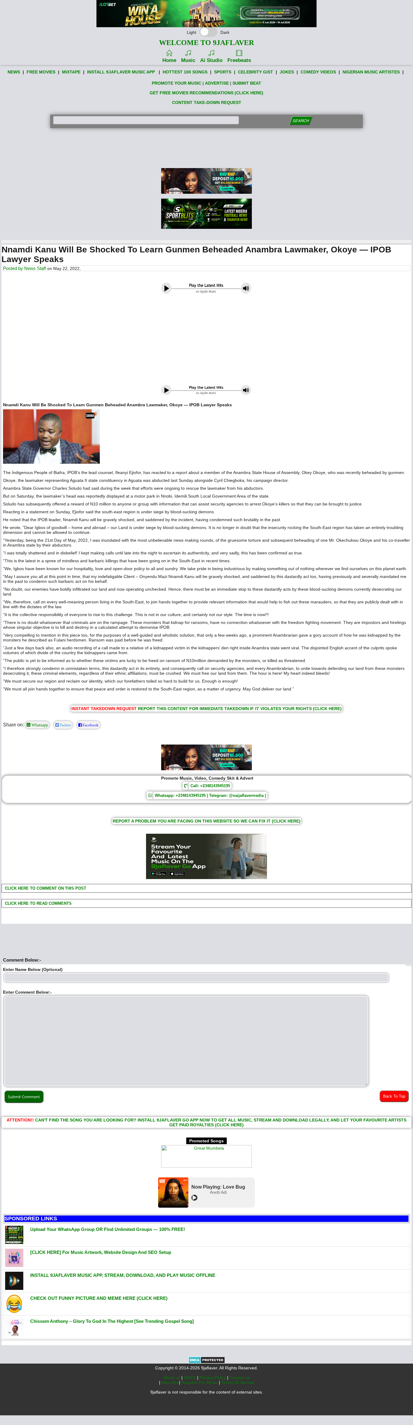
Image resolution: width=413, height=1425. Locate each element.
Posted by (13, 268)
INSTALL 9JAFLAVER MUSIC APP (121, 72)
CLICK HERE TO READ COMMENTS (38, 903)
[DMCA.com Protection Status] (206, 1362)
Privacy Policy (213, 1377)
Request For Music (200, 1382)
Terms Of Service (237, 1382)
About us (172, 1377)
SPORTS (222, 72)
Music (188, 60)
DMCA (190, 1377)
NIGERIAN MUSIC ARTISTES (371, 72)
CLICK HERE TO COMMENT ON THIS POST (45, 888)
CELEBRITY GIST (255, 72)
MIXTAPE (71, 72)
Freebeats (239, 60)
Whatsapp (39, 725)
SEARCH (301, 120)
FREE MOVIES (41, 72)
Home (169, 60)
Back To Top (394, 1096)
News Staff (35, 268)
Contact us (239, 1377)
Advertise (170, 1382)
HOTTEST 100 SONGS (185, 72)
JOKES (287, 72)
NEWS (14, 72)
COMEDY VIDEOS (318, 72)
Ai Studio (211, 60)
